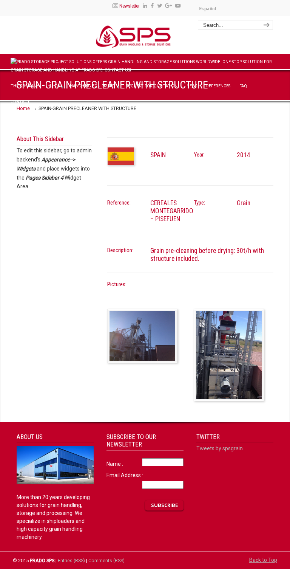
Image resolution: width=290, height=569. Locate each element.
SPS (162, 36)
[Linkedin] (145, 6)
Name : (114, 464)
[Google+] (168, 6)
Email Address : (124, 475)
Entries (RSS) (71, 560)
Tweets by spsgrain (219, 448)
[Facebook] (152, 6)
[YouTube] (178, 6)
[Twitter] (159, 6)
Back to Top (263, 560)
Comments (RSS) (106, 560)
